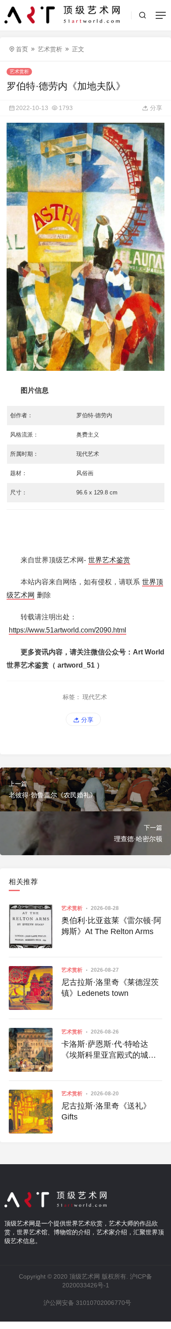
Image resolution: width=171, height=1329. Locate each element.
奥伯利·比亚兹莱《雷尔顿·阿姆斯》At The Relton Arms (111, 926)
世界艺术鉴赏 (109, 560)
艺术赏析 (50, 49)
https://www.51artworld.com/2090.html (67, 630)
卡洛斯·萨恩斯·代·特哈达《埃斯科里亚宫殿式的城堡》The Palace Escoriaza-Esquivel (109, 1050)
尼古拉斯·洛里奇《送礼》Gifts (106, 1111)
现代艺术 (94, 696)
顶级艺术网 (84, 1276)
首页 (22, 49)
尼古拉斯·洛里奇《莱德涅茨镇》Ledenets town (110, 988)
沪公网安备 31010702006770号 (87, 1302)
